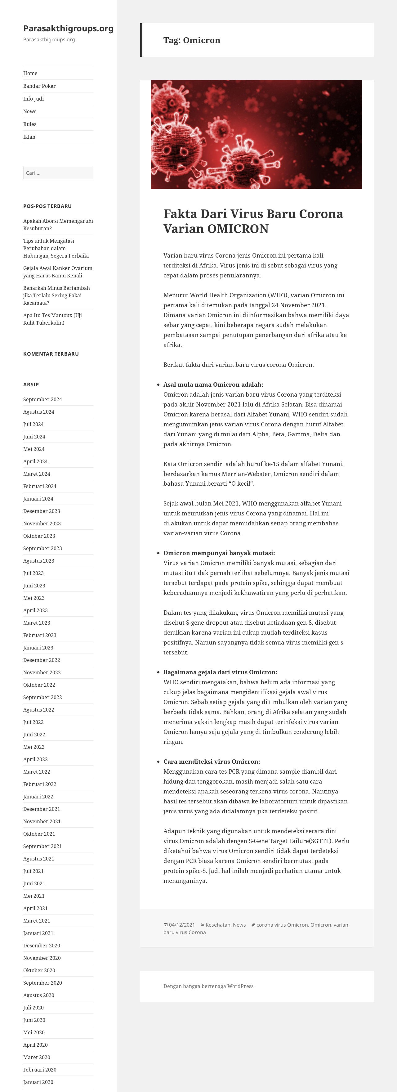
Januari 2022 (38, 796)
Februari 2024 (39, 486)
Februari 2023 (39, 635)
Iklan (29, 136)
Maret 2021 (36, 920)
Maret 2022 (36, 771)
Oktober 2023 (39, 536)
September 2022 (42, 697)
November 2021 (42, 821)
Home (30, 73)
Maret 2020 (36, 1057)
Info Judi (33, 98)
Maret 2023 (36, 622)
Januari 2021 (38, 933)
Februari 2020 (39, 1069)
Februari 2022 (39, 784)
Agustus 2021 (38, 858)
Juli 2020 (33, 1007)
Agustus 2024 (38, 411)
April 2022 (35, 759)
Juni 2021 (34, 883)
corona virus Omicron (282, 924)
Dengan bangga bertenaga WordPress (208, 986)
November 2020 (42, 958)
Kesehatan (218, 924)
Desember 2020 (41, 945)
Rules (29, 124)
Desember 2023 (41, 511)
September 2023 (42, 548)
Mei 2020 (34, 1032)
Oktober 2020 (39, 970)
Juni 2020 (34, 1020)
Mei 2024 (34, 449)
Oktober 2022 (39, 684)
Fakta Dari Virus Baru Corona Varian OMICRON (253, 220)
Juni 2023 (34, 585)
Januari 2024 (38, 498)
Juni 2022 (34, 734)
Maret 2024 (36, 473)
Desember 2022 (41, 660)
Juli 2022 (33, 722)
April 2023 (35, 610)
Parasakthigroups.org (68, 28)
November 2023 (42, 523)
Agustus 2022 (38, 709)
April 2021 (35, 908)
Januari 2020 (38, 1082)
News (29, 111)
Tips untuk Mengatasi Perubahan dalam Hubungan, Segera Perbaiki (56, 248)
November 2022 (42, 672)
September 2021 (42, 846)
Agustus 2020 (38, 995)
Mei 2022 (34, 747)
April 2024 (35, 461)
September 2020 (42, 982)
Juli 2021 (33, 871)
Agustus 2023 (38, 560)
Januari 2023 (38, 647)
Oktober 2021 (39, 833)
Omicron (320, 924)
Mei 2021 (34, 895)
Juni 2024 (34, 436)
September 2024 (42, 399)
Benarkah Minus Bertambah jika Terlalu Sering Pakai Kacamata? (56, 295)
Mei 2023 (34, 598)
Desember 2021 (41, 809)
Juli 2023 (33, 573)
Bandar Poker (39, 86)
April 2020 (35, 1044)
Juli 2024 (33, 424)
